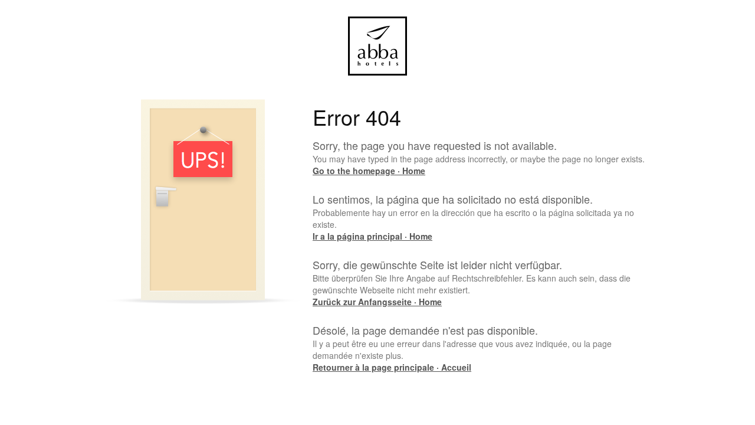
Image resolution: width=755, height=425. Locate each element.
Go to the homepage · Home (369, 170)
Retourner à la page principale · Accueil (392, 367)
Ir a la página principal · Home (372, 236)
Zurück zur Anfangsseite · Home (377, 302)
